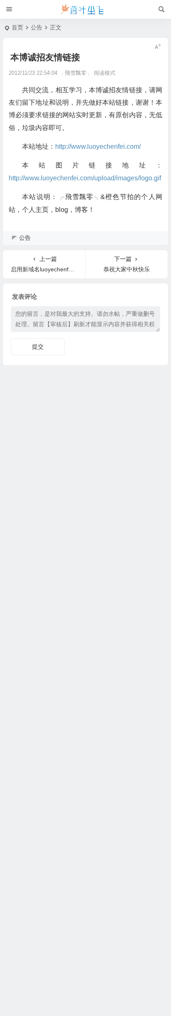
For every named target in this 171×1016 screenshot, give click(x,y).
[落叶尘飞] (85, 9)
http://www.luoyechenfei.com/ (98, 146)
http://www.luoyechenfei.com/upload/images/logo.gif (85, 178)
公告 (36, 27)
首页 (17, 27)
